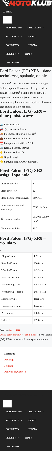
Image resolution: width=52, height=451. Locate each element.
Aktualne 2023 (14, 28)
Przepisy (11, 54)
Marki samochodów (10, 334)
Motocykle (12, 36)
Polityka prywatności (15, 371)
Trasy (28, 54)
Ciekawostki (13, 63)
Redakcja (9, 359)
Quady (32, 36)
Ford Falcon (30, 334)
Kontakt (8, 365)
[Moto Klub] (26, 4)
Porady (32, 45)
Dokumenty (12, 45)
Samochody (34, 28)
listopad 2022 (14, 330)
